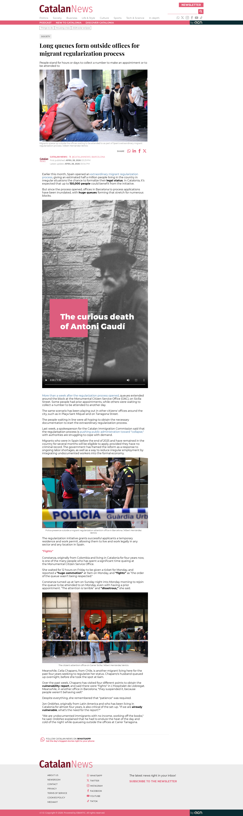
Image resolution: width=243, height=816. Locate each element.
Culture (104, 18)
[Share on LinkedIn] (134, 151)
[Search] (200, 11)
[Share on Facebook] (139, 151)
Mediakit (52, 802)
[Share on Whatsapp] (129, 151)
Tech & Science (135, 18)
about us (52, 775)
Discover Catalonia (100, 22)
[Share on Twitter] (144, 151)
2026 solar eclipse (81, 28)
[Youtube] (196, 18)
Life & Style (88, 18)
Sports (118, 18)
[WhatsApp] (178, 18)
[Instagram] (187, 18)
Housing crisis (63, 28)
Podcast (46, 22)
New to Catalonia (68, 22)
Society (57, 18)
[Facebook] (192, 18)
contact (52, 784)
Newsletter (191, 4)
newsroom (53, 779)
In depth (154, 18)
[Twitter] (182, 18)
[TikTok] (201, 18)
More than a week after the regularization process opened (80, 395)
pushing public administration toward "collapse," (112, 431)
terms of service (57, 793)
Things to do (47, 28)
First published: (58, 160)
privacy (52, 788)
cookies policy (56, 797)
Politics (44, 18)
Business (71, 18)
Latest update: (57, 164)
